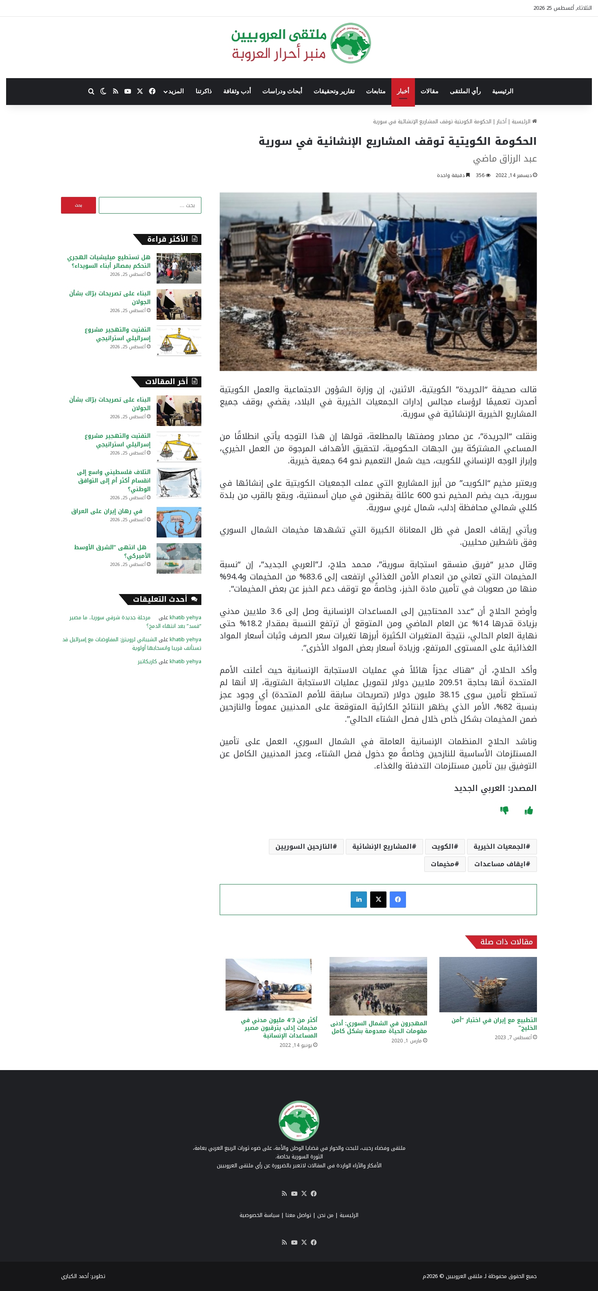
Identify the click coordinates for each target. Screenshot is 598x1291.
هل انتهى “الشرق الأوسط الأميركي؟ (112, 551)
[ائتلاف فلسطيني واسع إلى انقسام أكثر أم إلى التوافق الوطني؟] (179, 483)
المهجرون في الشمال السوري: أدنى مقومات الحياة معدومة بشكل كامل (378, 1027)
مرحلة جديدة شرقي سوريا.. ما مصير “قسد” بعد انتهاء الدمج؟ (135, 621)
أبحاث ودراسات (282, 91)
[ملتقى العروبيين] (299, 43)
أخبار (403, 91)
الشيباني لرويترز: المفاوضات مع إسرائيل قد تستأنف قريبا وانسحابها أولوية (131, 643)
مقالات (430, 91)
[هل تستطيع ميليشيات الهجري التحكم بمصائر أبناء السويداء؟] (179, 268)
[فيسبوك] (398, 899)
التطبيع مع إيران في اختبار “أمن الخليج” (494, 1024)
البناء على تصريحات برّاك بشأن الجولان (110, 298)
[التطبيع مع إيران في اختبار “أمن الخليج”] (488, 984)
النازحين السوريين (303, 846)
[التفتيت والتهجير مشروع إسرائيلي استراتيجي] (179, 340)
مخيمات (442, 864)
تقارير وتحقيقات (334, 91)
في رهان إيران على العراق (111, 511)
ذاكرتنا (204, 91)
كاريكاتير (147, 661)
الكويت (443, 846)
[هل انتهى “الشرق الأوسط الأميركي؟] (179, 558)
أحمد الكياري (75, 1276)
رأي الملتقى (465, 91)
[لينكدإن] (359, 899)
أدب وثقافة (237, 91)
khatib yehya (185, 617)
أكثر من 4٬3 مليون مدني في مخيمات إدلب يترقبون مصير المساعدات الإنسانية (279, 1028)
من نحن (325, 1215)
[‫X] (378, 899)
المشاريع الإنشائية (382, 846)
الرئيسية (502, 91)
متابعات (376, 91)
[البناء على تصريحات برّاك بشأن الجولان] (179, 304)
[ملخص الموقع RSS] (284, 1194)
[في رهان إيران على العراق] (179, 522)
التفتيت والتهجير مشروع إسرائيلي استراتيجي (118, 334)
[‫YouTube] (294, 1194)
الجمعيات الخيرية (500, 846)
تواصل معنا (298, 1215)
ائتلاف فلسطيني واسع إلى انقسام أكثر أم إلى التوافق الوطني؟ (114, 481)
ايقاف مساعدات (500, 864)
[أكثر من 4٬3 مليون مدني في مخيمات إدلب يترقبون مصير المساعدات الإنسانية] (268, 984)
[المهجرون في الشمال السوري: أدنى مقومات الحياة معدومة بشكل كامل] (378, 986)
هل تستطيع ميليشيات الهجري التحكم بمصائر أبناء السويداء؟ (109, 261)
